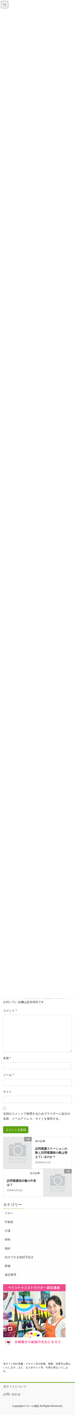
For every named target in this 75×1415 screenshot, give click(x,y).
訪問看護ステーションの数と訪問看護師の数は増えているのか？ (51, 1152)
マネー (9, 1213)
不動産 (9, 1222)
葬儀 (7, 1266)
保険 (7, 1239)
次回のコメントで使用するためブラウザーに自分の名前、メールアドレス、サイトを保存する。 (36, 1116)
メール (8, 1075)
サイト (7, 1091)
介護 (7, 1230)
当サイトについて (14, 1386)
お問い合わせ (12, 1394)
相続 (7, 1248)
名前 (7, 1058)
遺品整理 (10, 1274)
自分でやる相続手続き (19, 1257)
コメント (10, 1010)
